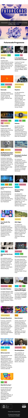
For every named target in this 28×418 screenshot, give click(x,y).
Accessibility (17, 411)
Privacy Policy (11, 411)
